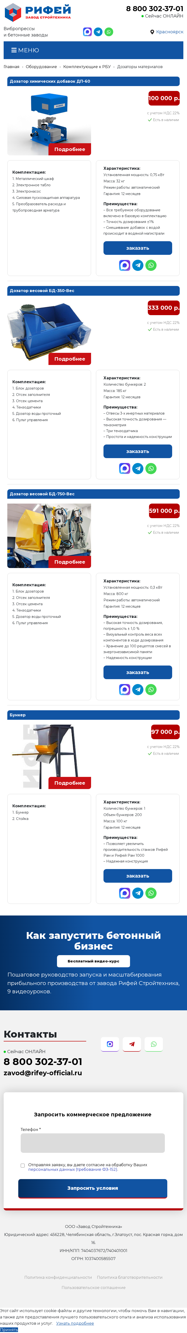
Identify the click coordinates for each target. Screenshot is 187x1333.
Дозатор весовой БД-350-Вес (42, 290)
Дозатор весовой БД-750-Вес (42, 494)
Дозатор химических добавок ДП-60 (50, 81)
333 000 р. (164, 307)
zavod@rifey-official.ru (43, 1073)
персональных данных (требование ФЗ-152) (72, 1169)
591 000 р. (164, 510)
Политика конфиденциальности (58, 1277)
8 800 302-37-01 (154, 9)
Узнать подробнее (75, 1323)
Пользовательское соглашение (94, 1287)
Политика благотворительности (130, 1277)
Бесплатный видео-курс (93, 961)
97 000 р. (165, 731)
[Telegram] (98, 31)
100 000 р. (164, 98)
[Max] (87, 31)
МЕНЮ (28, 50)
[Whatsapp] (108, 31)
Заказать (137, 248)
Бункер (18, 715)
